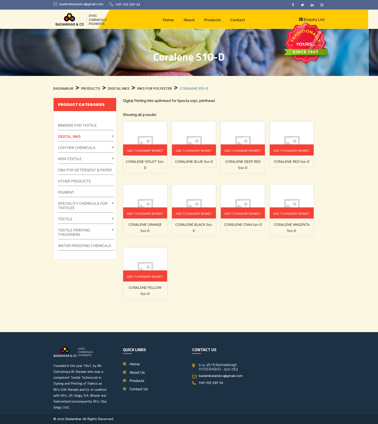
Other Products (74, 181)
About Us (137, 372)
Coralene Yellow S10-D (145, 291)
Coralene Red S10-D (292, 162)
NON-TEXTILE (70, 159)
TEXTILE (65, 219)
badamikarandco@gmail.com (81, 4)
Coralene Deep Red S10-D (243, 165)
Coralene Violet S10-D (145, 165)
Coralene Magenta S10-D (292, 228)
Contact (237, 20)
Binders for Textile (77, 125)
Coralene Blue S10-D (194, 162)
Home (168, 20)
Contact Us (139, 389)
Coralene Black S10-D (194, 228)
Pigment (66, 192)
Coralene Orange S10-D (145, 228)
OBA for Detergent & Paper (85, 170)
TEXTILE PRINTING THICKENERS (74, 232)
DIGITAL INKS (69, 137)
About (189, 20)
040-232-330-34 (128, 4)
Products (212, 20)
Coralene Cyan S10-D (243, 225)
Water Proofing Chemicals (84, 246)
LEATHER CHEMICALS (76, 148)
